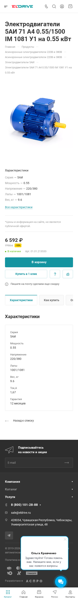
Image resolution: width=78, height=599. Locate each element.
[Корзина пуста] (70, 6)
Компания (12, 482)
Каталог (11, 489)
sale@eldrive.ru (21, 512)
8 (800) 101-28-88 (24, 505)
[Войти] (62, 6)
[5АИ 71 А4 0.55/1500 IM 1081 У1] (39, 117)
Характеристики (21, 300)
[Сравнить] (68, 274)
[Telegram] (9, 535)
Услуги (10, 497)
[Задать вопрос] (55, 274)
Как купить (51, 300)
